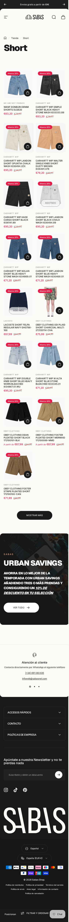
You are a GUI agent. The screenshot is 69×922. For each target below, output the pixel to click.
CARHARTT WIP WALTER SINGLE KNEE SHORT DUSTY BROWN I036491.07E (49, 164)
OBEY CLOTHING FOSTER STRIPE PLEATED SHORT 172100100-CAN (17, 491)
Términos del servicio (53, 878)
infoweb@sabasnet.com (34, 678)
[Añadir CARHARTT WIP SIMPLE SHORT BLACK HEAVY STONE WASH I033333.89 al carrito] (59, 92)
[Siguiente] (64, 4)
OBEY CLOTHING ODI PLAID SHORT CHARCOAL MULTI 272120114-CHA (50, 327)
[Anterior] (5, 4)
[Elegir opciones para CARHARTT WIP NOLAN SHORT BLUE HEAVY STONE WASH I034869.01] (27, 257)
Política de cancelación (33, 887)
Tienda (14, 38)
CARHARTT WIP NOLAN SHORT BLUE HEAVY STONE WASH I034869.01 (18, 274)
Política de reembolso (13, 878)
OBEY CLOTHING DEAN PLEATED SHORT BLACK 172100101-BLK (17, 438)
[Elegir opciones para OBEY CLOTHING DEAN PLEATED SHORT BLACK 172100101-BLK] (27, 420)
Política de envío (16, 883)
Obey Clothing (44, 321)
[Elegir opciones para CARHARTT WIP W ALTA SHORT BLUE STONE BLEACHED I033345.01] (59, 364)
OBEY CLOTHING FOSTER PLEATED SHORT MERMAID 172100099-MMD (50, 438)
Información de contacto (46, 883)
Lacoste (8, 321)
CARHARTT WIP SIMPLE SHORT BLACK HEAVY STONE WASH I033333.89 (50, 110)
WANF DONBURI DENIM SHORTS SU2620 (16, 108)
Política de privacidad (33, 878)
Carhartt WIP (43, 103)
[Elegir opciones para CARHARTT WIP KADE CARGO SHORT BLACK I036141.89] (27, 203)
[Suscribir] (56, 769)
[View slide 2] (34, 686)
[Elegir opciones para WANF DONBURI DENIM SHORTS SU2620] (27, 92)
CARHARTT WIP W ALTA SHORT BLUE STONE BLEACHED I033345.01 (49, 381)
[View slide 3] (39, 686)
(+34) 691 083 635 (34, 673)
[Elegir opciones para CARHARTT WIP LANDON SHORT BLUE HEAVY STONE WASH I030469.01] (59, 257)
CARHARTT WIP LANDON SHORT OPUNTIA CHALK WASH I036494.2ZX (17, 163)
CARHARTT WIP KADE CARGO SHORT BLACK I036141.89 (16, 220)
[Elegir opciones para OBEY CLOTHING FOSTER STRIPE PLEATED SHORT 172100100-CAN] (27, 474)
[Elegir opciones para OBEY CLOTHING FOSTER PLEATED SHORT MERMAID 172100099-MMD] (59, 420)
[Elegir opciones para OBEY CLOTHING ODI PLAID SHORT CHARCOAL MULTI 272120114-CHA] (59, 310)
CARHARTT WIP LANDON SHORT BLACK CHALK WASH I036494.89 (49, 220)
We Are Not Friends (14, 103)
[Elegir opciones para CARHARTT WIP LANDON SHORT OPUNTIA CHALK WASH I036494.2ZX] (27, 146)
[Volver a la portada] (5, 38)
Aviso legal (29, 883)
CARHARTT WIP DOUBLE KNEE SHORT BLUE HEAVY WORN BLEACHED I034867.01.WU (18, 382)
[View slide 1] (30, 686)
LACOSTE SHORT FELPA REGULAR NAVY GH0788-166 (18, 327)
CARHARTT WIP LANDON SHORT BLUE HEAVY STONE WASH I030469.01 (50, 274)
